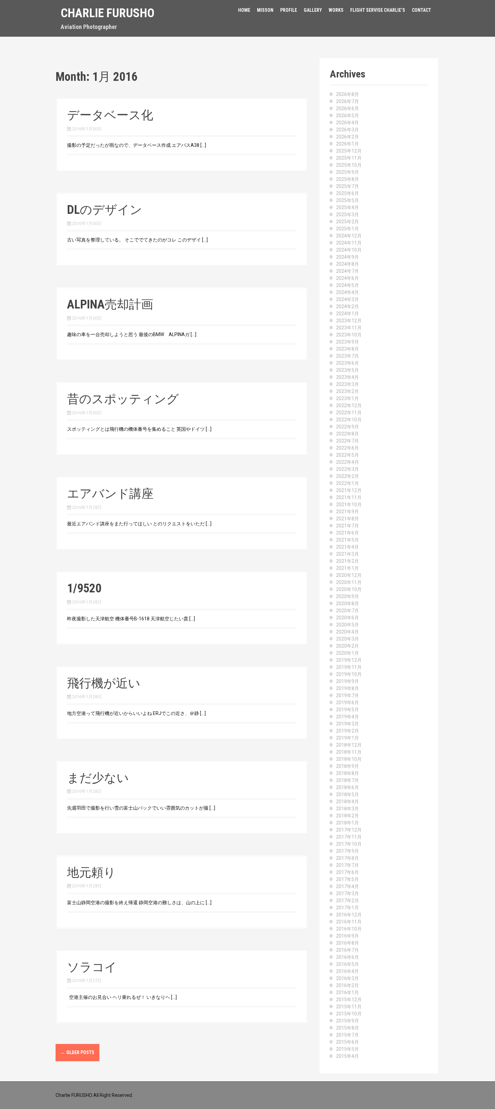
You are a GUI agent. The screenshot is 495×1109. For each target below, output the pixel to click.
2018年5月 (347, 794)
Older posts (77, 1052)
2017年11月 (349, 837)
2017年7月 (347, 865)
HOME (244, 10)
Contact (421, 10)
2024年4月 (347, 292)
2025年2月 (347, 221)
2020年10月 (349, 589)
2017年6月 (347, 872)
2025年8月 (347, 179)
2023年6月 (347, 363)
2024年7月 (347, 271)
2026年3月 (347, 129)
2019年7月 (347, 695)
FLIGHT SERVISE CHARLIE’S (377, 10)
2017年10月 (349, 844)
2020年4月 (347, 631)
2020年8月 (347, 603)
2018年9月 (347, 766)
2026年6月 (347, 108)
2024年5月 (347, 285)
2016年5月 (347, 964)
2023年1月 (347, 398)
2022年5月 (347, 455)
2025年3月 (347, 214)
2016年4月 (347, 971)
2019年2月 (347, 730)
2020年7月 (347, 610)
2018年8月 (347, 773)
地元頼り (91, 873)
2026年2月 (347, 136)
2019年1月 (347, 738)
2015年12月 (349, 999)
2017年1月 (347, 907)
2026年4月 (347, 122)
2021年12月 (349, 490)
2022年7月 (347, 441)
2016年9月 (347, 936)
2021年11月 (349, 497)
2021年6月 (347, 532)
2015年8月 (347, 1028)
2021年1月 (347, 568)
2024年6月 (347, 278)
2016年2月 (347, 985)
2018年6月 (347, 787)
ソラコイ (92, 967)
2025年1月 (347, 228)
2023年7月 (347, 356)
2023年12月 (349, 320)
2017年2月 (347, 900)
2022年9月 (347, 426)
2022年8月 (347, 433)
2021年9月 (347, 511)
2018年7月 (347, 780)
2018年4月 (347, 801)
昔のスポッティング (123, 399)
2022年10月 (349, 419)
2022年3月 (347, 469)
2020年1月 (347, 653)
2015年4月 (347, 1056)
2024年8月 (347, 264)
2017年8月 (347, 858)
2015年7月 (347, 1035)
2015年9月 (347, 1020)
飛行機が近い (103, 683)
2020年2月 (347, 646)
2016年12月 (349, 914)
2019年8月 (347, 688)
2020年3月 (347, 639)
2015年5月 (347, 1049)
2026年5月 (347, 115)
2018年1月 (347, 822)
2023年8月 (347, 349)
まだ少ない (98, 778)
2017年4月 (347, 886)
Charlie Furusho (108, 13)
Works (336, 10)
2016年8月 (347, 943)
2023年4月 (347, 377)
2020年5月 (347, 624)
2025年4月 (347, 207)
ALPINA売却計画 (110, 304)
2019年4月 (347, 716)
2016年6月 (347, 957)
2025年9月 (347, 172)
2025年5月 (347, 200)
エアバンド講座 (110, 494)
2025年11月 (349, 158)
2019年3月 (347, 723)
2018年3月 (347, 808)
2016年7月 (347, 950)
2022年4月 (347, 462)
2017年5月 (347, 879)
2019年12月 (349, 660)
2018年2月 (347, 815)
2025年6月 (347, 193)
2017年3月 (347, 893)
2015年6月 (347, 1042)
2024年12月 (349, 235)
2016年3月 (347, 978)
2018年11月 (349, 752)
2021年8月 (347, 518)
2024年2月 (347, 306)
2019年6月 (347, 702)
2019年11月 (349, 667)
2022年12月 (349, 405)
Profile (288, 10)
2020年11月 (349, 582)
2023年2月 (347, 391)
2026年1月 (347, 143)
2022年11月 (349, 412)
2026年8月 (347, 94)
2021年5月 (347, 540)
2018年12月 (349, 745)
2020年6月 (347, 617)
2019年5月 (347, 709)
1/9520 (84, 588)
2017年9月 (347, 851)
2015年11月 (349, 1006)
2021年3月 (347, 554)
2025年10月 (349, 165)
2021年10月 (349, 504)
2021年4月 (347, 547)
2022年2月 (347, 476)
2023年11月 (349, 327)
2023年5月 (347, 370)
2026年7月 (347, 101)
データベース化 (110, 115)
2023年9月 (347, 342)
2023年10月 (349, 334)
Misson (265, 10)
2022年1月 (347, 483)
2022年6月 (347, 448)
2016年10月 (349, 929)
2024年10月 (349, 250)
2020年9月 (347, 596)
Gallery (313, 10)
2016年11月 (349, 921)
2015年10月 (349, 1013)
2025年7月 (347, 186)
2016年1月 (347, 992)
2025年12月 (349, 151)
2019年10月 (349, 674)
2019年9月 (347, 681)
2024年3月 (347, 299)
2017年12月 (349, 830)
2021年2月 (347, 561)
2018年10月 (349, 759)
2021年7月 (347, 525)
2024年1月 (347, 313)
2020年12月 (349, 575)
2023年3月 (347, 384)
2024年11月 (349, 243)
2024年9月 (347, 257)
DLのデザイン (104, 210)
